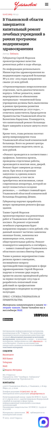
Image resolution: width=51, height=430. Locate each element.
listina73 (14, 53)
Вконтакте (8, 355)
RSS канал (8, 358)
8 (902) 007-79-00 (28, 392)
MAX (19, 310)
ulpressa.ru (38, 341)
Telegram (7, 362)
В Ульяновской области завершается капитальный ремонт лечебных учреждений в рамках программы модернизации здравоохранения (24, 34)
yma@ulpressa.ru (37, 394)
